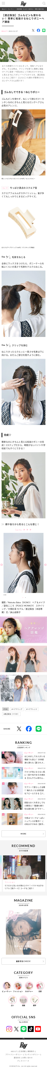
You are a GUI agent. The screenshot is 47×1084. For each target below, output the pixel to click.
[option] (23, 565)
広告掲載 (22, 1051)
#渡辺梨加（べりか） (11, 714)
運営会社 (17, 1058)
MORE (23, 834)
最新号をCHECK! (23, 961)
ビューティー (11, 9)
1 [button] (23, 597)
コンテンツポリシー (32, 1054)
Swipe (19, 529)
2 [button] (25, 597)
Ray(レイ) (4, 9)
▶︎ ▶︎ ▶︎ (27, 529)
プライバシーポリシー (14, 1054)
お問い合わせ (27, 1058)
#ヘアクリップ (17, 709)
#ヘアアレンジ (31, 709)
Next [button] (45, 565)
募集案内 (31, 1051)
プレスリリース (23, 1061)
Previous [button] (1, 565)
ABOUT (14, 1051)
